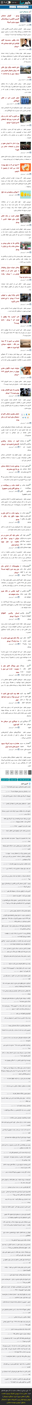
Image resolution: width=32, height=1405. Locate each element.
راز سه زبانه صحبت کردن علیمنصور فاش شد (19, 1152)
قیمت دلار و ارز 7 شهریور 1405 (22, 826)
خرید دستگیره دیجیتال (10, 1396)
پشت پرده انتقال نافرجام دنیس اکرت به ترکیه (19, 964)
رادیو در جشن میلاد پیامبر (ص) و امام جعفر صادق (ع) (17, 956)
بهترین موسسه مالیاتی (13, 1402)
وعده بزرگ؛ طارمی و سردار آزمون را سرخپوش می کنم (17, 1018)
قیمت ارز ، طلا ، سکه (24, 779)
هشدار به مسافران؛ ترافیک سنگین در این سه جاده (18, 1086)
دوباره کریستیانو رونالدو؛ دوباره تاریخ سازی (20, 1275)
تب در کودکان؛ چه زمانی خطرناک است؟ (20, 791)
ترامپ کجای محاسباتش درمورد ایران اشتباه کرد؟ (18, 787)
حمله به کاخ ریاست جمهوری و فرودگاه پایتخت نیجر (18, 1172)
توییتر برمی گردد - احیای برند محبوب (21, 896)
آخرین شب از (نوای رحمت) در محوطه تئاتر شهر (18, 891)
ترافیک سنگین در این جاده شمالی (22, 1317)
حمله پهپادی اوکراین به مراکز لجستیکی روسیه (19, 1026)
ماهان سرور (21, 1396)
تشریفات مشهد (11, 1399)
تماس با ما (24, 1393)
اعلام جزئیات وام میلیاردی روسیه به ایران (20, 1329)
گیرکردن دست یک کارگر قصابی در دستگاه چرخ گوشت (17, 1110)
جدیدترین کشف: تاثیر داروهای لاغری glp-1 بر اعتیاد (18, 831)
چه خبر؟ (14, 2)
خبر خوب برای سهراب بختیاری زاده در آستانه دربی (18, 868)
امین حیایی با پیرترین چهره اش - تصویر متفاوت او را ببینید (16, 1207)
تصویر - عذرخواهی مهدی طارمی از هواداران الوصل (18, 804)
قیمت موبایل (13, 779)
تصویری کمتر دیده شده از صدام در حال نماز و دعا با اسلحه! (16, 1030)
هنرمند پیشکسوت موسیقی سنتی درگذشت (20, 1118)
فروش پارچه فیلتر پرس (24, 1399)
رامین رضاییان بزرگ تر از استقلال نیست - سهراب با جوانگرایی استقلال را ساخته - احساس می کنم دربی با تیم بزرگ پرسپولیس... (16, 856)
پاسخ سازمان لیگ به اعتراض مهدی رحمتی (20, 911)
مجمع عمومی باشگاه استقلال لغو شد (21, 1093)
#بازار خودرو (13, 7)
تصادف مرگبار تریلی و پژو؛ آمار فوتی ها (21, 1240)
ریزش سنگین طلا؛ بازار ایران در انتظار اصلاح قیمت (18, 1356)
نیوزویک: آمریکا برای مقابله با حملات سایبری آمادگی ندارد (16, 796)
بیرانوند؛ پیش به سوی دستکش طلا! (21, 1334)
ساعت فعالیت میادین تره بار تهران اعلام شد (19, 864)
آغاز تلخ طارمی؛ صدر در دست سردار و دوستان (19, 1187)
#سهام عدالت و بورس (22, 7)
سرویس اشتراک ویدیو (13, 1393)
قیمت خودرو (5, 779)
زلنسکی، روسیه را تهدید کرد (23, 1106)
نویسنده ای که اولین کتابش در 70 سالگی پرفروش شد (17, 1060)
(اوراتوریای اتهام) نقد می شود (23, 1013)
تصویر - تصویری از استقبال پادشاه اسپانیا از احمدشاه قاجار (16, 1302)
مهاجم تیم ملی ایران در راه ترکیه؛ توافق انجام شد (18, 1078)
